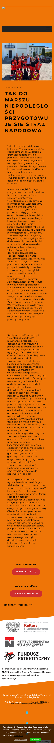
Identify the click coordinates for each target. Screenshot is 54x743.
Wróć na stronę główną (26, 586)
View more (18, 735)
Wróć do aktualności (26, 564)
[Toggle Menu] (48, 29)
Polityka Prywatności (13, 702)
